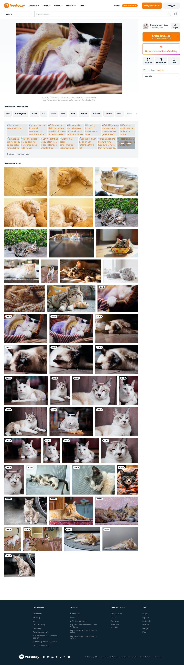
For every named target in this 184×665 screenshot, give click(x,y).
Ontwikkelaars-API (40, 632)
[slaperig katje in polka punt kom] (117, 243)
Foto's (45, 5)
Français (145, 628)
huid (119, 113)
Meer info (148, 76)
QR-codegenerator (41, 645)
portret (108, 113)
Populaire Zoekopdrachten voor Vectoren (83, 626)
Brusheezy (37, 614)
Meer (82, 5)
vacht (53, 113)
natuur (84, 113)
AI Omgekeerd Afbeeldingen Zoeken (45, 636)
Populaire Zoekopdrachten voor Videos (83, 637)
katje (73, 113)
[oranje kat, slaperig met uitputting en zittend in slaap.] (71, 511)
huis (63, 113)
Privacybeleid (145, 657)
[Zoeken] (169, 14)
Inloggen (171, 5)
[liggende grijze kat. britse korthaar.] (120, 271)
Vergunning (75, 614)
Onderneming (39, 625)
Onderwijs (37, 628)
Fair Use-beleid (157, 657)
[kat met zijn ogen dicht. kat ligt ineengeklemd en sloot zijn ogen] (25, 212)
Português (146, 621)
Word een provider (115, 626)
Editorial (69, 5)
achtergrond (20, 113)
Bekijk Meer (126, 143)
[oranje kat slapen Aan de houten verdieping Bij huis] (71, 243)
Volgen (175, 28)
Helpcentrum (116, 614)
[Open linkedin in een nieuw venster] (52, 657)
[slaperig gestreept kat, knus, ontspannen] (80, 271)
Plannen (117, 5)
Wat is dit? (160, 70)
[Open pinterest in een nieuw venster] (57, 657)
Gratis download (161, 37)
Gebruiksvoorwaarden (129, 657)
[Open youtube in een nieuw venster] (69, 657)
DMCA (72, 617)
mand (34, 113)
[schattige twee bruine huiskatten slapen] (116, 511)
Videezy (36, 621)
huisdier (96, 113)
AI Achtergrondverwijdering (45, 641)
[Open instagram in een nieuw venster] (48, 657)
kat (43, 113)
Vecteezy (36, 617)
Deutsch (145, 625)
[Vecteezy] (14, 5)
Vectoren (33, 5)
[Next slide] (134, 114)
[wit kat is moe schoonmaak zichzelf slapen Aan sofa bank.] (49, 271)
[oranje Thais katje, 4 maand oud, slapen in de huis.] (82, 539)
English (145, 614)
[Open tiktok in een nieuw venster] (61, 657)
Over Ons (115, 621)
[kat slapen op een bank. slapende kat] (25, 181)
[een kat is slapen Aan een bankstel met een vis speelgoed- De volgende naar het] (71, 298)
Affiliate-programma (79, 621)
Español (145, 617)
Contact (114, 617)
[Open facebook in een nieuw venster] (44, 657)
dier (8, 113)
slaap (129, 113)
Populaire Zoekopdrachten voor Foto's (83, 631)
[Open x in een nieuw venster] (65, 657)
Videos (57, 5)
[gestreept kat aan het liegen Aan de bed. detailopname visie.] (21, 271)
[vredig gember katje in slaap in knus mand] (24, 298)
